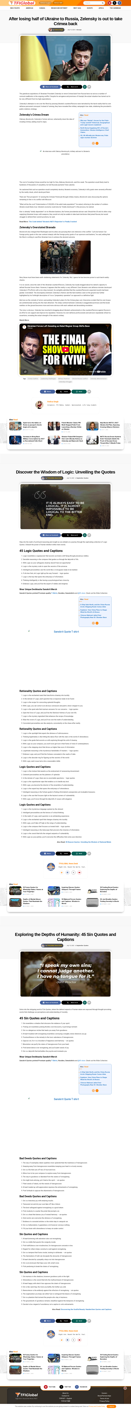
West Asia (77, 8)
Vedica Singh (58, 29)
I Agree (111, 1406)
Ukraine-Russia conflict (80, 378)
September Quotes (82, 478)
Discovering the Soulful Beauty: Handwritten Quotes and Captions (86, 1309)
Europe (90, 8)
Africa (101, 8)
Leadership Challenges (48, 378)
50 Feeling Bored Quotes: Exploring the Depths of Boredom (109, 889)
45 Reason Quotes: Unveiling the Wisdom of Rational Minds (88, 842)
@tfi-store (81, 593)
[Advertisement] (65, 458)
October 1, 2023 (28, 906)
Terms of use (104, 1398)
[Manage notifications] (125, 1388)
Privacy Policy (104, 1401)
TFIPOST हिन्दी (58, 3)
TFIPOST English (45, 3)
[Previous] (93, 143)
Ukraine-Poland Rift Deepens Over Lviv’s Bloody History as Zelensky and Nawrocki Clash (72, 439)
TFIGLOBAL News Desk (54, 478)
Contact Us (65, 1396)
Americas (29, 8)
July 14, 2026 (66, 432)
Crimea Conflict (33, 378)
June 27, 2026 (105, 445)
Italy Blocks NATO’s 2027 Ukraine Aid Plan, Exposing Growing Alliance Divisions (110, 425)
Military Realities (64, 378)
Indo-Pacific (15, 8)
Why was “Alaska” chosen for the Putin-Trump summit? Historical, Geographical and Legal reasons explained (95, 123)
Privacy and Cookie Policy (97, 1406)
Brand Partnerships (104, 1396)
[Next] (97, 143)
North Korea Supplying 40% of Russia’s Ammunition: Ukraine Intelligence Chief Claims (94, 130)
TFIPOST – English (65, 1398)
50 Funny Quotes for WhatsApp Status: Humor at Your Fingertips (33, 889)
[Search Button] (103, 3)
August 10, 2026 (28, 429)
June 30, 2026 (28, 443)
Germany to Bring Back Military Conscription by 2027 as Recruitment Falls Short (33, 439)
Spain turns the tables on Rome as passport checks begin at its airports (32, 425)
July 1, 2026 (104, 429)
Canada (42, 8)
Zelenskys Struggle (65, 382)
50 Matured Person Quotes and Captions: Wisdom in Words (71, 901)
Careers (104, 1393)
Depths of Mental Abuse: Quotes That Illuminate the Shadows (32, 901)
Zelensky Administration (98, 378)
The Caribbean (115, 8)
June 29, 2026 (66, 443)
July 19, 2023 (71, 29)
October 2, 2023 (28, 894)
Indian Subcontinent (59, 8)
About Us (65, 1393)
